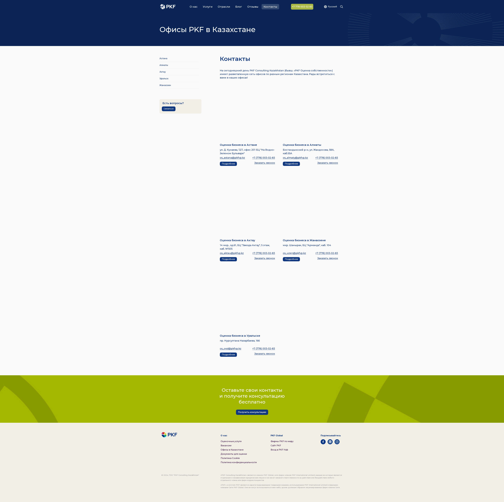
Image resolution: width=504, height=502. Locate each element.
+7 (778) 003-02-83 (263, 158)
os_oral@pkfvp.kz (230, 348)
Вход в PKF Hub (279, 450)
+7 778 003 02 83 (302, 6)
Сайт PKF (276, 445)
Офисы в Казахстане (232, 450)
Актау (162, 72)
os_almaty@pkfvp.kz (295, 158)
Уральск (163, 78)
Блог (238, 6)
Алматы (163, 65)
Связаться (169, 109)
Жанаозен (165, 85)
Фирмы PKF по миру (282, 441)
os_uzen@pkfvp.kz (294, 253)
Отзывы (252, 6)
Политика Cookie (230, 458)
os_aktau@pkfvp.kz (232, 253)
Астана (163, 58)
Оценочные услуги (231, 441)
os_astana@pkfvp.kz (232, 158)
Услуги (207, 6)
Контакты (270, 6)
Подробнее (228, 163)
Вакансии (226, 445)
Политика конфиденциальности (239, 462)
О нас (194, 6)
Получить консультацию (252, 412)
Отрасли (224, 6)
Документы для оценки (234, 454)
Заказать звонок (264, 163)
